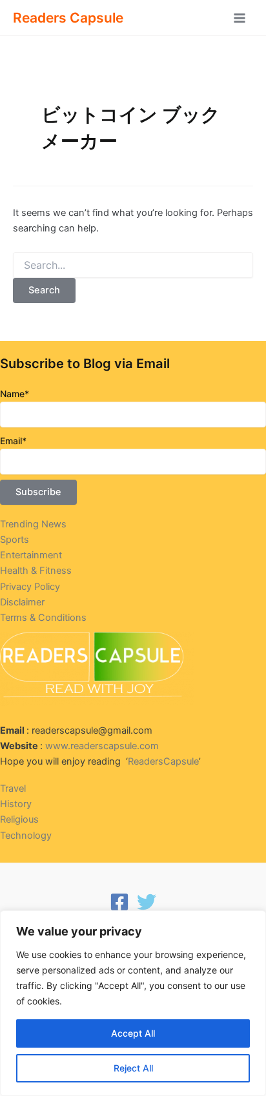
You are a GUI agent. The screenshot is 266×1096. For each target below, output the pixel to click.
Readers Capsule (68, 18)
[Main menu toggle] (239, 18)
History (16, 804)
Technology (26, 835)
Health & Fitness (36, 570)
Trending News (33, 524)
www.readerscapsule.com (102, 746)
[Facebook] (119, 902)
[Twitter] (146, 902)
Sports (14, 539)
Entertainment (31, 555)
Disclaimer (22, 602)
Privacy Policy (30, 586)
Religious (19, 819)
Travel (13, 788)
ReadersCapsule (163, 761)
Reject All (133, 1067)
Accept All (133, 1033)
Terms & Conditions (43, 617)
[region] (133, 1003)
